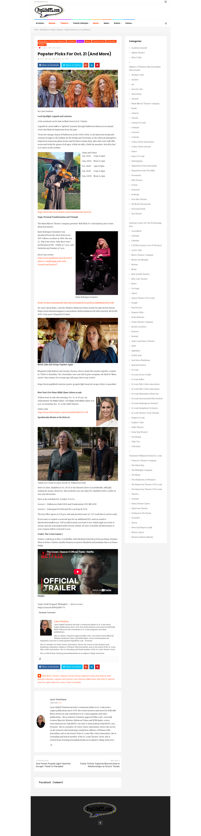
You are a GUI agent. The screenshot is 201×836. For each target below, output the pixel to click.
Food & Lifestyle (80, 23)
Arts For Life (136, 89)
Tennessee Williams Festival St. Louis (145, 456)
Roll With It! (102, 679)
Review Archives (138, 327)
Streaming (136, 437)
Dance (134, 151)
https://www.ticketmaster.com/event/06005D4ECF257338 (63, 412)
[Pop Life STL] (49, 11)
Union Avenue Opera (140, 504)
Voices (128, 23)
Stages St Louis (138, 418)
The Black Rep (137, 465)
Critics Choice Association (142, 142)
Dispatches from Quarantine (144, 166)
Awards (134, 99)
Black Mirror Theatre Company (51, 30)
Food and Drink (138, 209)
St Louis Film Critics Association (145, 384)
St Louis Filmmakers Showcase (145, 394)
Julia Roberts (100, 676)
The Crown (60, 682)
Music (96, 23)
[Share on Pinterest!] (97, 65)
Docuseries (136, 175)
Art (132, 84)
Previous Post (43, 761)
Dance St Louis (137, 156)
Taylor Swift (50, 682)
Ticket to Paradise (73, 682)
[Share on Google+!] (86, 65)
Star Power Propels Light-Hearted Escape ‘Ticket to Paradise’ (53, 765)
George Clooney (74, 676)
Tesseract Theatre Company (143, 460)
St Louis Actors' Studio (141, 375)
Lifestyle (135, 236)
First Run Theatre (139, 199)
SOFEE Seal (136, 355)
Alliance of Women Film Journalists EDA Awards (145, 68)
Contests (135, 137)
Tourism (135, 499)
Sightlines (135, 351)
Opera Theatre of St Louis (143, 298)
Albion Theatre (138, 53)
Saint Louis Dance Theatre (143, 341)
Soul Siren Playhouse (140, 360)
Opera (134, 293)
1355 (59, 703)
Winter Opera (137, 532)
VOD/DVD (135, 518)
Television (111, 41)
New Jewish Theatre (140, 274)
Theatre (64, 23)
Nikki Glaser (91, 679)
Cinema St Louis (138, 123)
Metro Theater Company (142, 255)
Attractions (136, 94)
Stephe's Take (137, 422)
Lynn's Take (136, 250)
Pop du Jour (136, 308)
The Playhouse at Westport (143, 480)
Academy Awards (139, 48)
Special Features (138, 365)
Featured (135, 190)
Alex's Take (136, 57)
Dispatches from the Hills (143, 170)
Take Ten (135, 442)
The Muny (135, 475)
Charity (134, 118)
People (134, 303)
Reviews (135, 331)
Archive (134, 80)
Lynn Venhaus (46, 59)
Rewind (134, 336)
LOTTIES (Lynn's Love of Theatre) (146, 245)
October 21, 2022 (62, 59)
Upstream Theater (139, 508)
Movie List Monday (139, 260)
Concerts (135, 132)
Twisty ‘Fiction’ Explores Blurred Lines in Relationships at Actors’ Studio (100, 765)
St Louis (134, 370)
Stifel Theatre (137, 427)
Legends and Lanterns (63, 679)
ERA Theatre (137, 180)
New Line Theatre (139, 279)
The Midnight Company (141, 470)
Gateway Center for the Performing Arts (145, 224)
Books (134, 108)
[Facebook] (40, 659)
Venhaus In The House (141, 513)
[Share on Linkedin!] (91, 65)
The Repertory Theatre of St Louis (146, 484)
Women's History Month (142, 537)
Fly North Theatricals (140, 204)
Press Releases (137, 317)
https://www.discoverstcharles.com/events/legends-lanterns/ (64, 212)
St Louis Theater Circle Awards (145, 413)
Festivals (135, 194)
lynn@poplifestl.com (41, 2)
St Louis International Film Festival (146, 398)
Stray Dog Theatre (139, 432)
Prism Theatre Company (142, 322)
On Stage (135, 288)
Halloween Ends (88, 676)
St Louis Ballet (137, 379)
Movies (52, 23)
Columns (71, 41)
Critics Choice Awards (141, 147)
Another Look (137, 75)
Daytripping (136, 161)
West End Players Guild (141, 527)
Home (41, 23)
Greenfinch (136, 231)
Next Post (114, 761)
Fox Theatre (136, 214)
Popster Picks (99, 41)
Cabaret (135, 113)
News (106, 23)
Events (117, 23)
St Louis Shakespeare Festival (144, 403)
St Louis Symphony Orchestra (144, 408)
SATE (133, 346)
